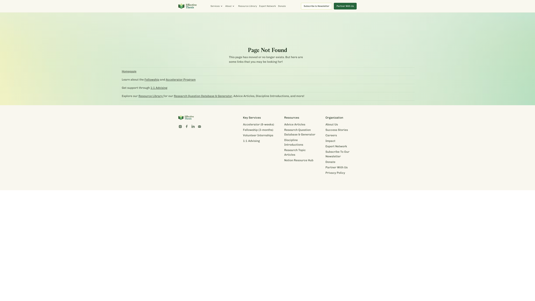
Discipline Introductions (293, 142)
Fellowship (151, 79)
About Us (331, 124)
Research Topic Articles (295, 152)
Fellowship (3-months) (258, 130)
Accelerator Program (181, 79)
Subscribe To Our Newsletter (337, 154)
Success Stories (336, 130)
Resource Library (247, 6)
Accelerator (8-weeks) (258, 124)
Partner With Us (345, 6)
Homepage (129, 71)
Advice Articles (294, 124)
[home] (187, 6)
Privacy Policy (335, 172)
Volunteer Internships (258, 135)
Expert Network (267, 6)
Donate (282, 6)
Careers (331, 135)
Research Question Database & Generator (203, 96)
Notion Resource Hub (298, 160)
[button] (218, 6)
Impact (330, 141)
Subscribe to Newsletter (316, 6)
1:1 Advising (158, 87)
